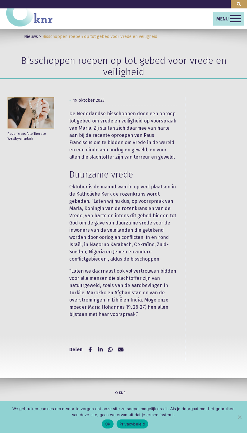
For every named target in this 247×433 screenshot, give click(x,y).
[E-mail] (120, 349)
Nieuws (31, 36)
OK (108, 424)
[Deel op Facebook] (90, 349)
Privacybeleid (132, 424)
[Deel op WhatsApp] (110, 349)
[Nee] (239, 417)
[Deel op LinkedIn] (100, 349)
